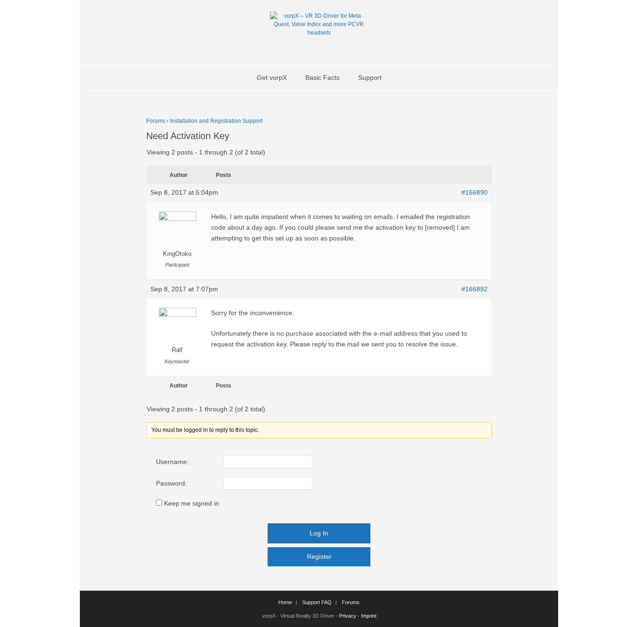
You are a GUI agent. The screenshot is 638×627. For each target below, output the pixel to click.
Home (285, 602)
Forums (155, 121)
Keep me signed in (191, 503)
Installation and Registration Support (216, 121)
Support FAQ (317, 602)
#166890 (474, 192)
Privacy (347, 616)
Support (370, 77)
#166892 (474, 289)
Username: (172, 461)
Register (319, 556)
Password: (171, 483)
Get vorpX (272, 77)
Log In (319, 533)
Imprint (368, 616)
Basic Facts (322, 77)
